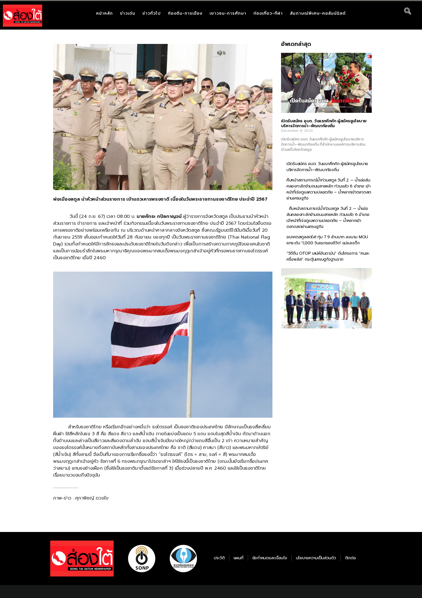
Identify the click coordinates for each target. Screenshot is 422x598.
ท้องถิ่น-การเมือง (185, 13)
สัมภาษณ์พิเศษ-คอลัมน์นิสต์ (318, 13)
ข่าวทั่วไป (151, 13)
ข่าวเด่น (127, 13)
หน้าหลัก (104, 13)
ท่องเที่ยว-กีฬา (268, 13)
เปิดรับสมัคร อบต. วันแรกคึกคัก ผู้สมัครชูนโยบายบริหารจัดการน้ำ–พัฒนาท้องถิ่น (323, 123)
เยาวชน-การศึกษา (228, 13)
